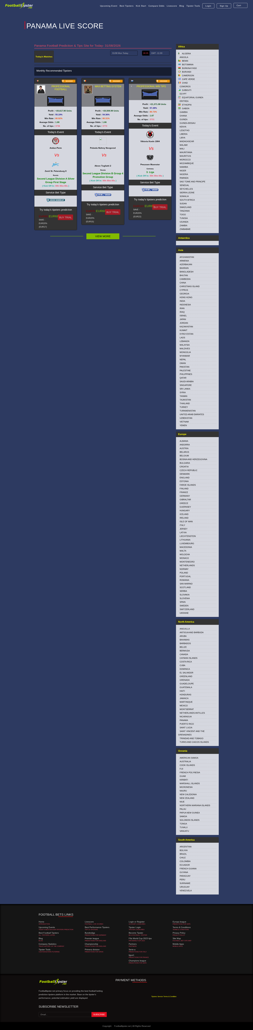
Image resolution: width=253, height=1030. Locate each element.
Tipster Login (135, 927)
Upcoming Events (47, 927)
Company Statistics (47, 944)
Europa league (179, 922)
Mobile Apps (178, 944)
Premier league (92, 938)
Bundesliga (90, 933)
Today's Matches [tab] (44, 56)
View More (103, 236)
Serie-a (132, 949)
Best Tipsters (127, 6)
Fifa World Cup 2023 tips (140, 938)
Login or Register (137, 922)
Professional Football (61, 88)
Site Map (177, 938)
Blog (181, 6)
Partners (133, 944)
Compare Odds (156, 6)
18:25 (145, 53)
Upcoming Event (108, 6)
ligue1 (131, 955)
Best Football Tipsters (49, 933)
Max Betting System (108, 86)
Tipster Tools (193, 6)
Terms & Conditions (182, 927)
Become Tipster (136, 933)
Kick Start (141, 6)
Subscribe (99, 1014)
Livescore (172, 6)
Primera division (92, 949)
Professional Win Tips (151, 86)
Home (41, 922)
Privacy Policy (179, 933)
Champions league (137, 960)
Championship (91, 944)
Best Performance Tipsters (97, 927)
